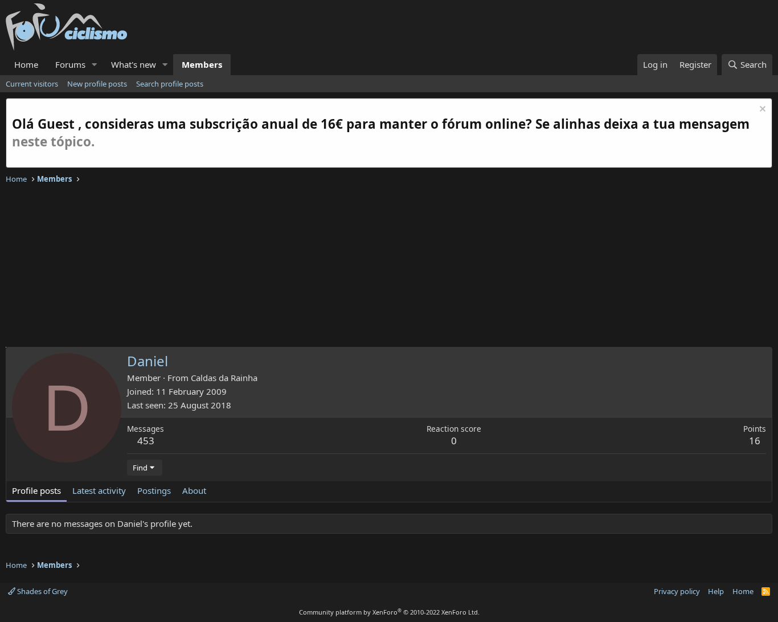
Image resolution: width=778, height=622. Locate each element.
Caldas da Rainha (224, 377)
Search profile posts (169, 84)
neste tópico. (53, 141)
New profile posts (97, 84)
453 (145, 440)
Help (716, 591)
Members (202, 64)
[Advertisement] (347, 267)
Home (26, 64)
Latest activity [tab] (99, 490)
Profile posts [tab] (36, 490)
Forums (70, 64)
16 (754, 440)
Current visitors (32, 84)
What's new (133, 64)
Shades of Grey (41, 591)
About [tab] (194, 490)
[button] (95, 64)
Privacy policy (677, 591)
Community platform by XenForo (389, 612)
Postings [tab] (154, 490)
